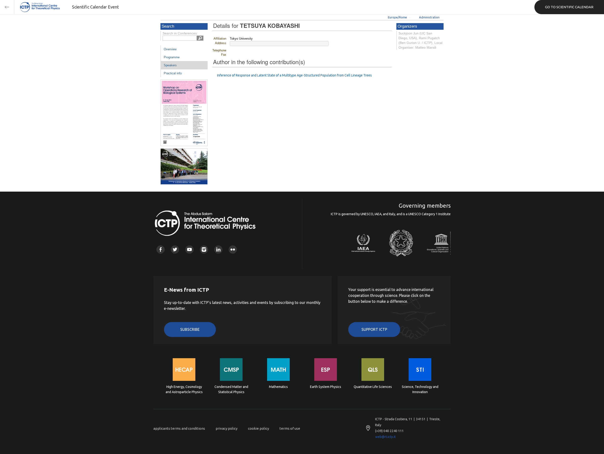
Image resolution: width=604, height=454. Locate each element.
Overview (170, 49)
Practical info (173, 73)
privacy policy (226, 428)
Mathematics (278, 387)
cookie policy (258, 428)
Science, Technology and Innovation (420, 389)
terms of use (290, 428)
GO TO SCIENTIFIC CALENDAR (569, 7)
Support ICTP (374, 329)
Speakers (170, 65)
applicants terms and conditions (179, 428)
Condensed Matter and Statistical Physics (231, 389)
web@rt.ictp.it (385, 437)
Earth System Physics (325, 387)
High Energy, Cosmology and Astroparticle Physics (184, 389)
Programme (172, 57)
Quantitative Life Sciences (373, 387)
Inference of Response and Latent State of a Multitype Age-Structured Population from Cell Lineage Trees (294, 75)
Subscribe (190, 329)
